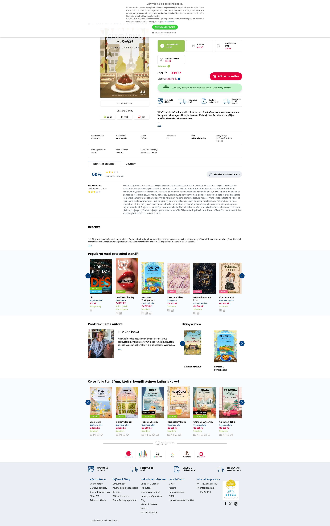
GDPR (172, 496)
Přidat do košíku (228, 76)
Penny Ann (172, 300)
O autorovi (131, 163)
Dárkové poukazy (98, 487)
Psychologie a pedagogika (125, 487)
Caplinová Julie (148, 303)
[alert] (165, 18)
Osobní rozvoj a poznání (124, 500)
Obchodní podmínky (100, 492)
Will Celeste (121, 300)
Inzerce (144, 508)
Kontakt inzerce (176, 492)
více (159, 125)
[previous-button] (88, 276)
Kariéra (172, 487)
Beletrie (116, 492)
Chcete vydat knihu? (150, 492)
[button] (165, 32)
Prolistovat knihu (125, 103)
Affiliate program (149, 512)
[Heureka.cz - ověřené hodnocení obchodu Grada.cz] (231, 490)
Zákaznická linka (98, 500)
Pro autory (146, 487)
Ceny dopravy (96, 483)
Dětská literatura (121, 496)
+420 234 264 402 (208, 483)
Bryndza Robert (96, 300)
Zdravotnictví (119, 483)
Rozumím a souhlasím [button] (165, 27)
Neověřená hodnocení (104, 163)
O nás (172, 483)
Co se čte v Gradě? (150, 483)
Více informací (168, 21)
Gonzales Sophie (226, 300)
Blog (143, 500)
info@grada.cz (207, 487)
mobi (126, 116)
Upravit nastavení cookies (181, 500)
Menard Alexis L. (200, 303)
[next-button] (242, 276)
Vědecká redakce (149, 504)
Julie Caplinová (128, 332)
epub (109, 116)
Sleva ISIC (94, 496)
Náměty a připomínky (151, 496)
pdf (143, 116)
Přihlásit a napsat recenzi (227, 174)
